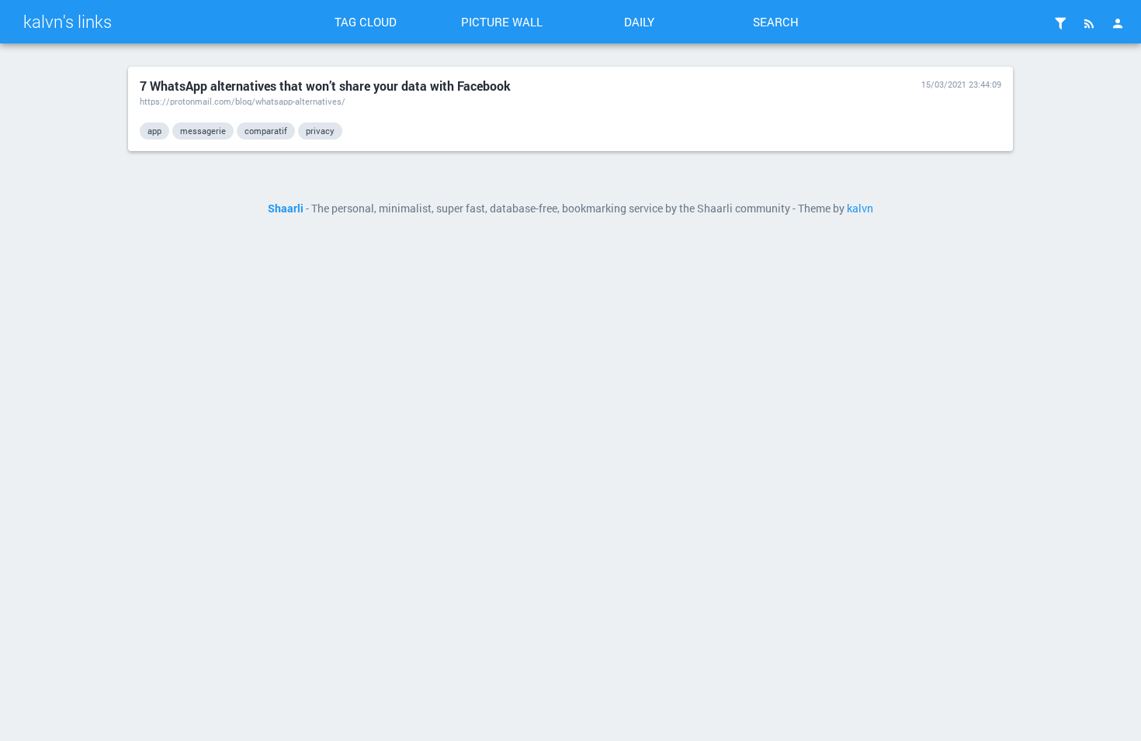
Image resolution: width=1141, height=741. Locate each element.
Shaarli (285, 208)
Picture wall (502, 21)
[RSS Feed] (1089, 23)
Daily (639, 21)
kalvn (860, 208)
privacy (320, 130)
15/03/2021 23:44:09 (961, 84)
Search (776, 21)
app (154, 130)
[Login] (1117, 23)
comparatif (265, 130)
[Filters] (1060, 23)
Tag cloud (366, 21)
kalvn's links (67, 21)
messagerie (203, 130)
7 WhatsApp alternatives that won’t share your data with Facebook (325, 85)
